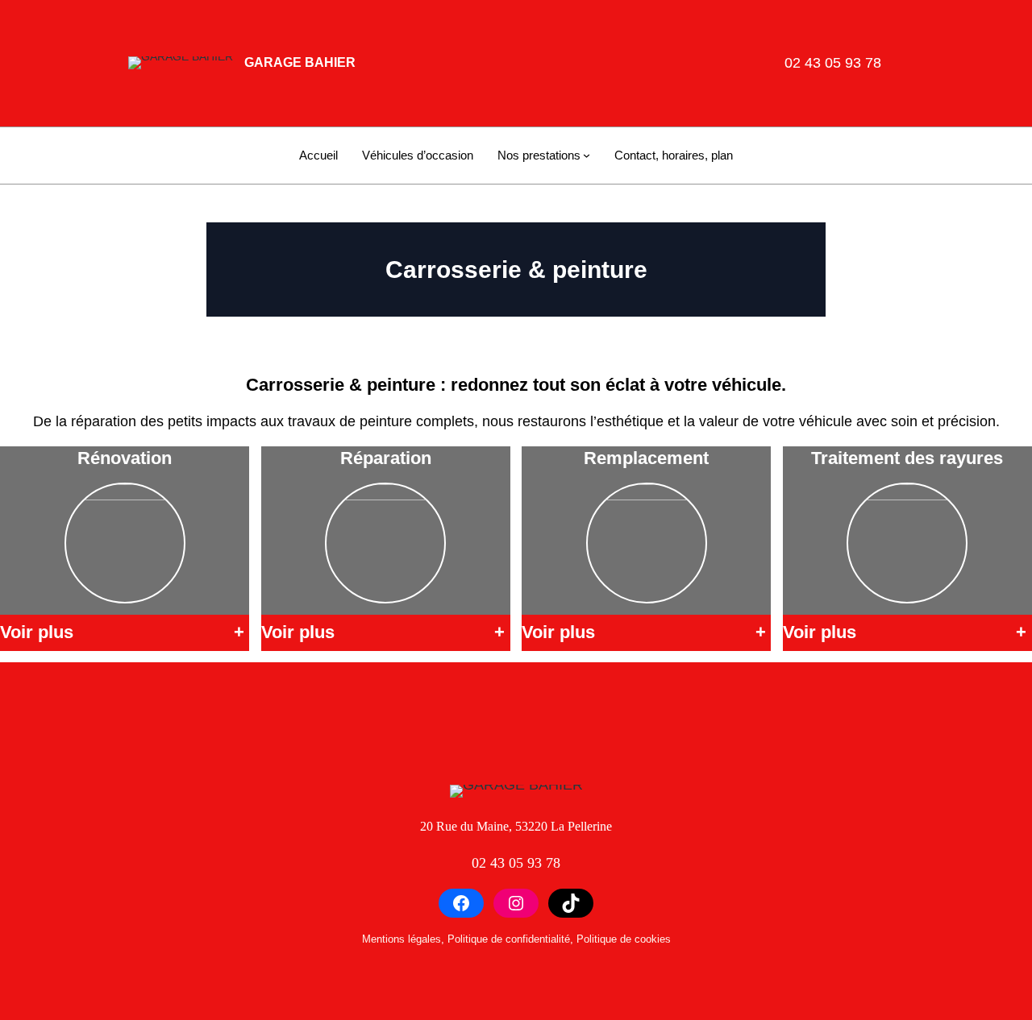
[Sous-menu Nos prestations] (586, 155)
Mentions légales (401, 939)
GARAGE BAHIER (300, 62)
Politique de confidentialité (508, 939)
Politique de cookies (623, 939)
